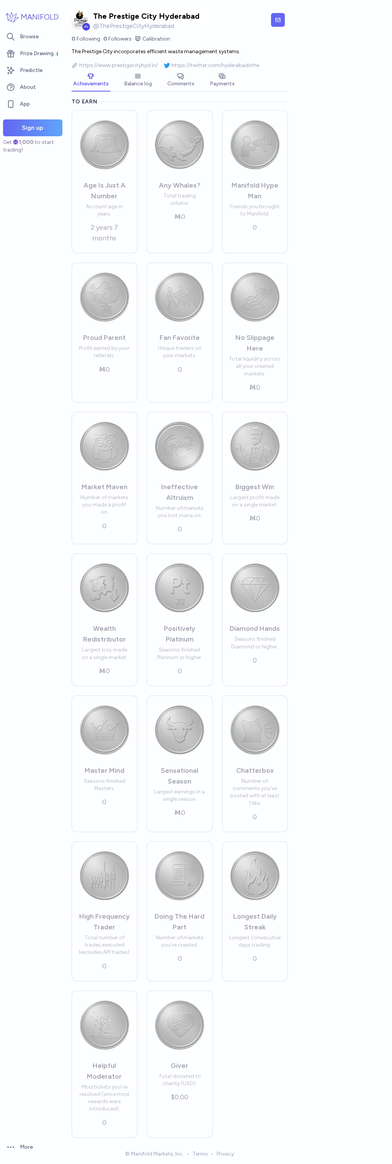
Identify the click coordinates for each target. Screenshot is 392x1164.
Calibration (156, 39)
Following (86, 39)
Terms (200, 1154)
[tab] (91, 80)
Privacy (225, 1154)
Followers (117, 39)
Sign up (32, 127)
